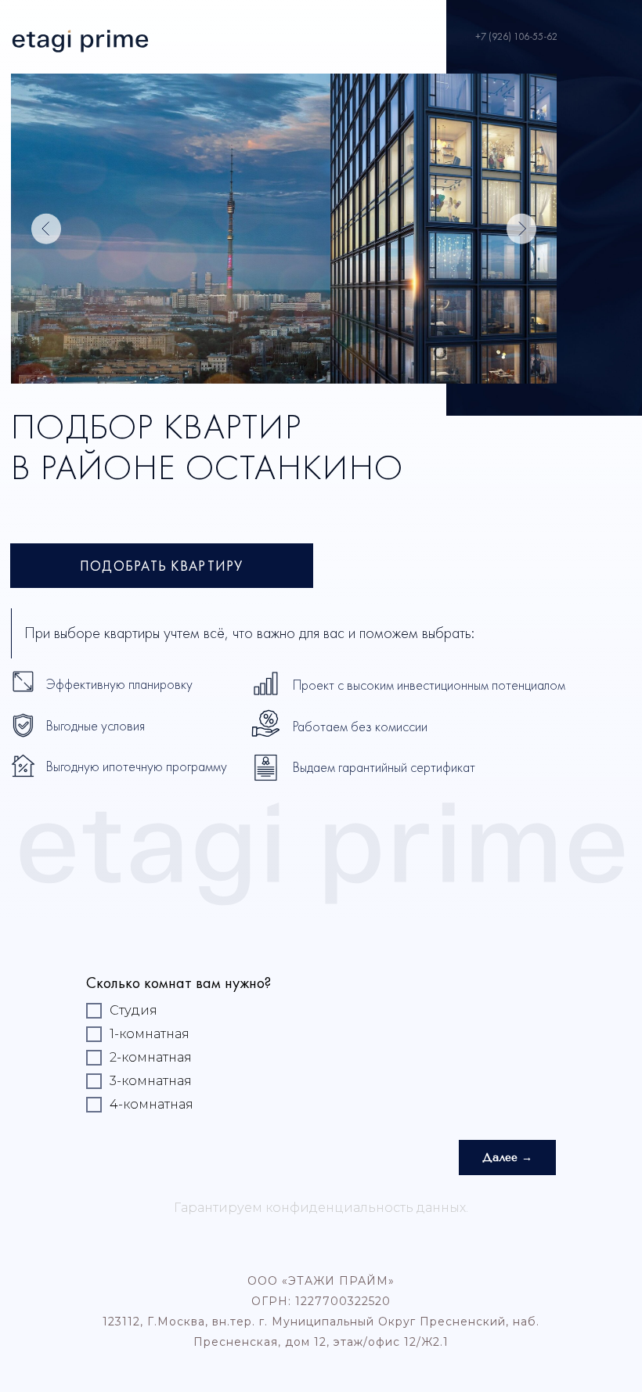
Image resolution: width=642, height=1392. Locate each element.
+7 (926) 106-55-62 (516, 36)
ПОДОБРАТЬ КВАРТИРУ (161, 566)
